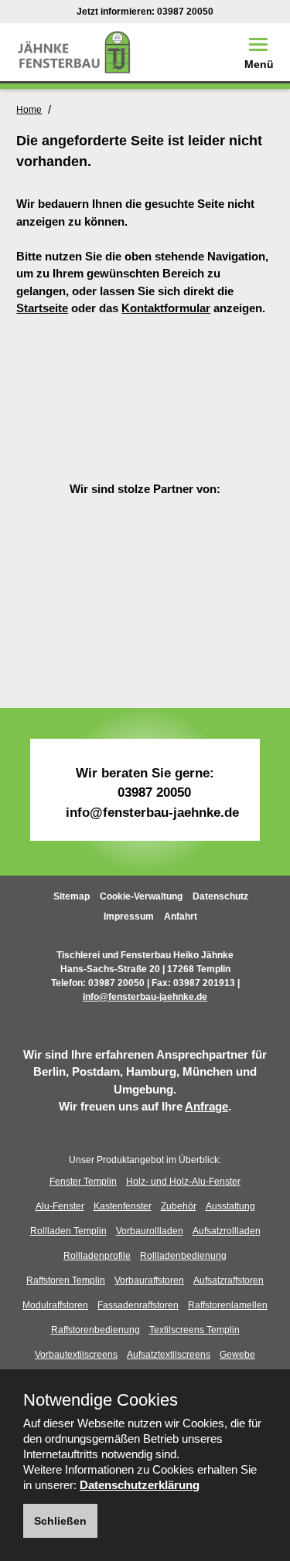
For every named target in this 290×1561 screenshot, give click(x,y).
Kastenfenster (123, 1206)
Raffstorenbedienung (95, 1330)
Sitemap (71, 896)
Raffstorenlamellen (228, 1305)
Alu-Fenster (60, 1206)
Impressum (129, 916)
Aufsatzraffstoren (228, 1280)
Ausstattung (230, 1206)
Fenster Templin (83, 1181)
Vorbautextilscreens (76, 1354)
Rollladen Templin (68, 1231)
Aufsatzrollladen (227, 1231)
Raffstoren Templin (65, 1280)
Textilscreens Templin (194, 1330)
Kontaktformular (165, 308)
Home (29, 109)
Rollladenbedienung (183, 1255)
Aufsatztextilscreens (168, 1354)
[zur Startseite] (73, 50)
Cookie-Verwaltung (141, 896)
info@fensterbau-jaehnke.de (152, 812)
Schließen (60, 1521)
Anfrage (206, 1106)
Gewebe (237, 1354)
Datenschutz (220, 896)
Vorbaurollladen (149, 1231)
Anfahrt (180, 916)
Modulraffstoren (55, 1305)
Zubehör (178, 1206)
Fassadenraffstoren (138, 1305)
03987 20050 (185, 11)
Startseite (42, 308)
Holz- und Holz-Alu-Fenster (183, 1181)
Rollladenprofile (97, 1255)
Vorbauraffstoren (149, 1280)
